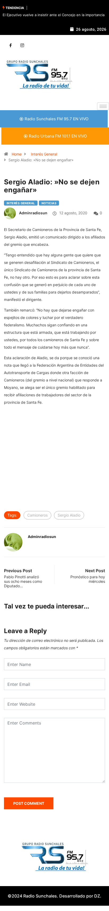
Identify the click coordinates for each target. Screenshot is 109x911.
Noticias (49, 203)
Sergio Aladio (69, 515)
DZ (97, 896)
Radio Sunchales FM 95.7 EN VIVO (56, 118)
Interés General (44, 154)
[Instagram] (22, 46)
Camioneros (37, 515)
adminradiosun (33, 213)
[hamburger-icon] (103, 106)
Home (17, 154)
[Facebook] (11, 46)
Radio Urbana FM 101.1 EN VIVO (58, 136)
